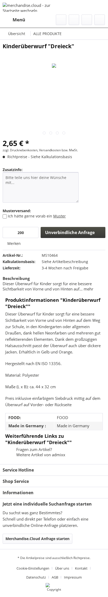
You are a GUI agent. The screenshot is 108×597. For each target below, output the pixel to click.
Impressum (73, 577)
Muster (59, 216)
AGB (55, 577)
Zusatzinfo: (13, 169)
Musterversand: (17, 210)
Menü (19, 20)
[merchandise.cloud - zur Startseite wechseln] (28, 7)
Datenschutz (36, 577)
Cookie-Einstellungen (33, 568)
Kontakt (81, 568)
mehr (88, 289)
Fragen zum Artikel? (33, 449)
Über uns (62, 568)
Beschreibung (16, 278)
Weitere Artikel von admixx (40, 454)
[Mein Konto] (87, 19)
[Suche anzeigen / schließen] (61, 19)
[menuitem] (14, 19)
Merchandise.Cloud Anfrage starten (37, 538)
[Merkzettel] (74, 19)
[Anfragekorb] (99, 19)
